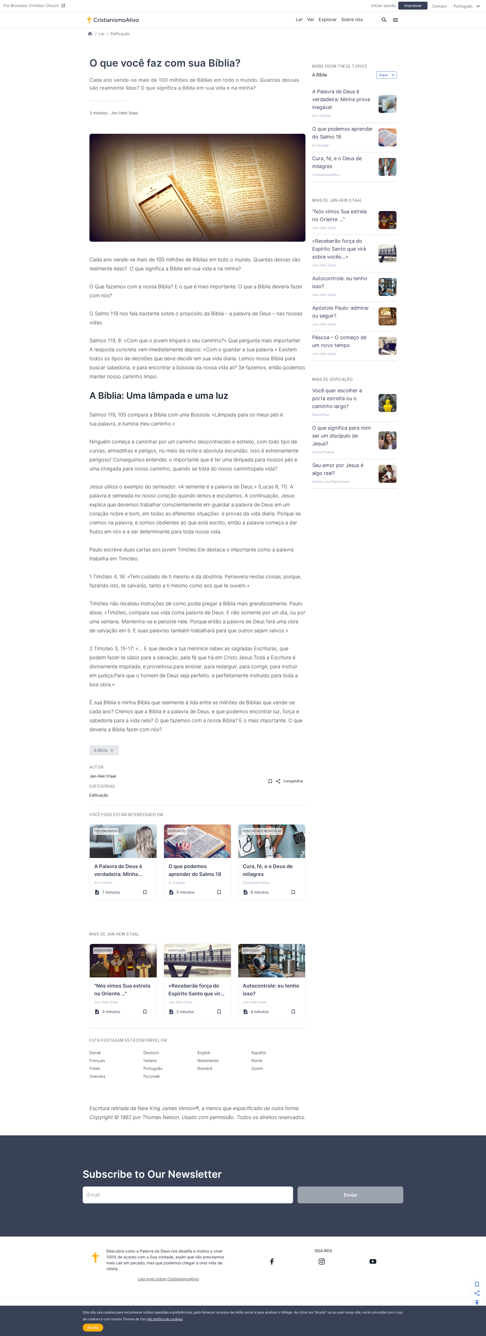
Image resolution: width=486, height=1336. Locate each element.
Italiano (150, 1060)
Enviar (350, 1195)
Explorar (328, 19)
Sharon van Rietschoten (331, 481)
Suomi (257, 1068)
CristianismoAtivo (256, 882)
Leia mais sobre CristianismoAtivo (168, 1278)
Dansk (95, 1052)
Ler (299, 19)
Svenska (97, 1076)
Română (204, 1068)
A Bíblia (100, 750)
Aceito (93, 1327)
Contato (439, 6)
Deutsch (151, 1052)
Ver (310, 19)
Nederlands (208, 1060)
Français (97, 1060)
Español (258, 1052)
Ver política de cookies (165, 1319)
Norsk (256, 1060)
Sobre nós (352, 19)
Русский (151, 1076)
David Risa (320, 415)
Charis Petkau (323, 452)
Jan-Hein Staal (124, 112)
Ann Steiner (103, 882)
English (203, 1052)
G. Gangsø (176, 882)
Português (152, 1068)
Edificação (120, 33)
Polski (94, 1068)
